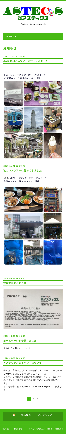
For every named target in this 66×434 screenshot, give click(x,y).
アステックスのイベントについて (22, 362)
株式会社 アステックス (25, 429)
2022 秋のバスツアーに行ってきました (25, 60)
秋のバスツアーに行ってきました (22, 170)
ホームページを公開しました (20, 340)
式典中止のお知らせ (14, 283)
